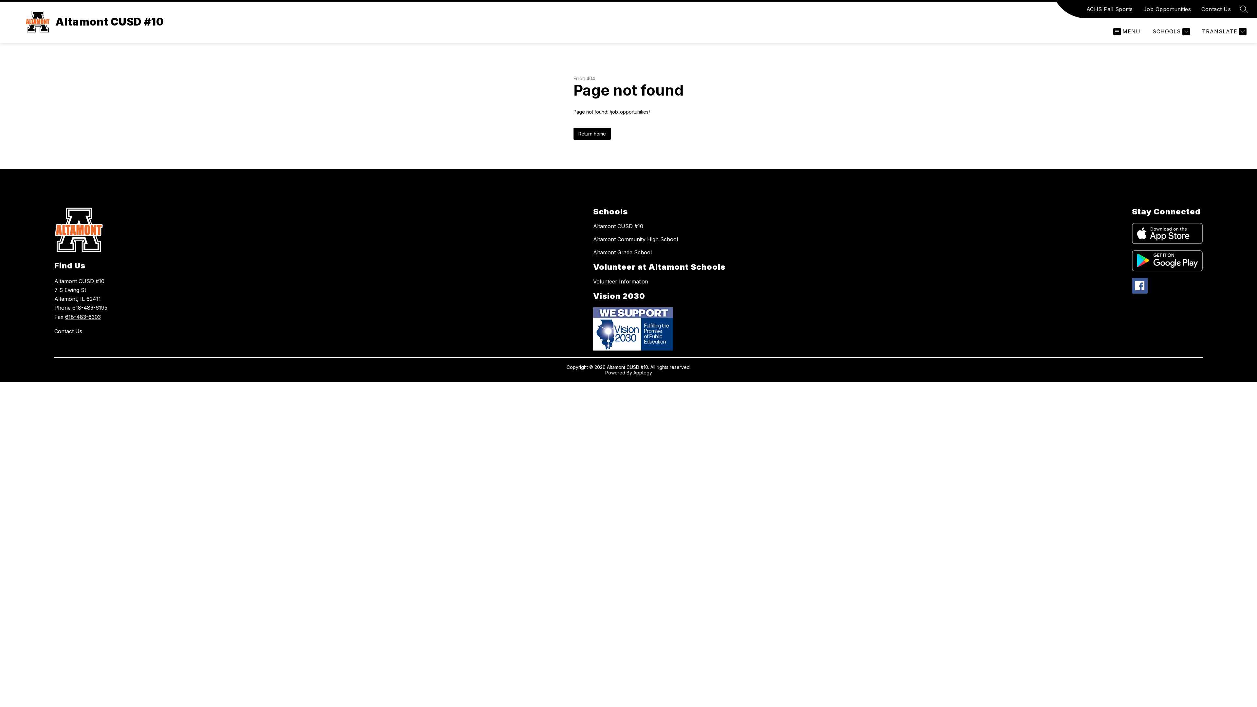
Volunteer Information (620, 281)
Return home (592, 133)
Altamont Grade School (622, 252)
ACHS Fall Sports (1109, 9)
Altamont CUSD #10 (618, 226)
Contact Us (1216, 9)
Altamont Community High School (635, 239)
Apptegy (642, 372)
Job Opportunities (1167, 9)
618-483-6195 (89, 307)
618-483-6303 (83, 317)
